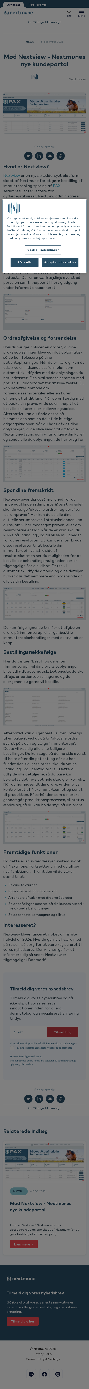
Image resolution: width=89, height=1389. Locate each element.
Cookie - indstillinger (43, 249)
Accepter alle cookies (60, 262)
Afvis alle (25, 262)
